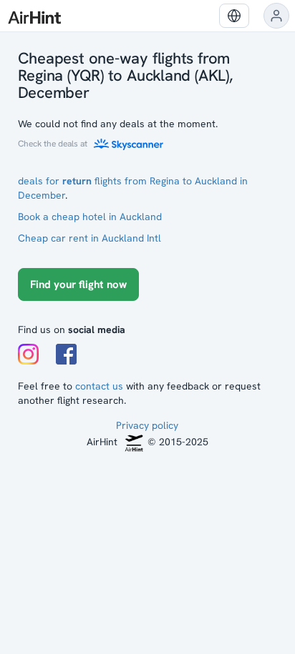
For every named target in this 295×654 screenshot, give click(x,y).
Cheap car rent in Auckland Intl (89, 238)
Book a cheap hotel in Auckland (90, 216)
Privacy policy (147, 425)
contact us (99, 386)
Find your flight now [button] (78, 284)
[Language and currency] (234, 16)
